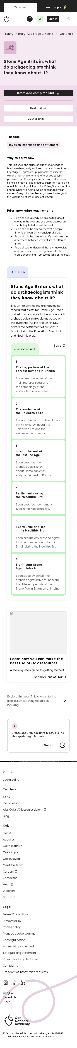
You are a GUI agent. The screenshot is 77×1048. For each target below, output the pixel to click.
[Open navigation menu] (68, 19)
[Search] (30, 19)
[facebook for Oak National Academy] (14, 982)
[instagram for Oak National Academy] (6, 982)
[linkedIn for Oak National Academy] (23, 982)
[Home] (6, 19)
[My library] (40, 19)
